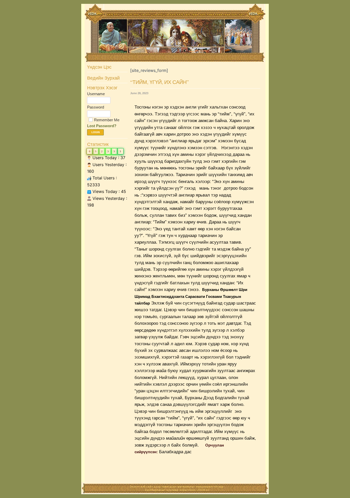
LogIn (95, 132)
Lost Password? (101, 126)
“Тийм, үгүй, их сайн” (159, 82)
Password (95, 107)
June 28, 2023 (139, 93)
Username (96, 94)
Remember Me (106, 120)
